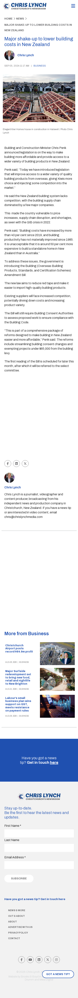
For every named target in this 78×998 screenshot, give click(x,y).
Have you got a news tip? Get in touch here (34, 899)
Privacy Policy (18, 932)
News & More (16, 910)
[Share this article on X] (25, 463)
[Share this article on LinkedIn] (16, 463)
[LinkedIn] (39, 959)
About (12, 921)
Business (40, 65)
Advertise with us (20, 927)
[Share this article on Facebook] (7, 463)
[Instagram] (56, 959)
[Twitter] (47, 959)
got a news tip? (58, 974)
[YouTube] (30, 959)
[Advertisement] (39, 417)
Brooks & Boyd (30, 976)
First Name (12, 825)
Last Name (11, 840)
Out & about (16, 916)
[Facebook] (21, 959)
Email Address (15, 857)
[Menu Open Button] (73, 6)
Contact (14, 938)
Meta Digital (46, 979)
